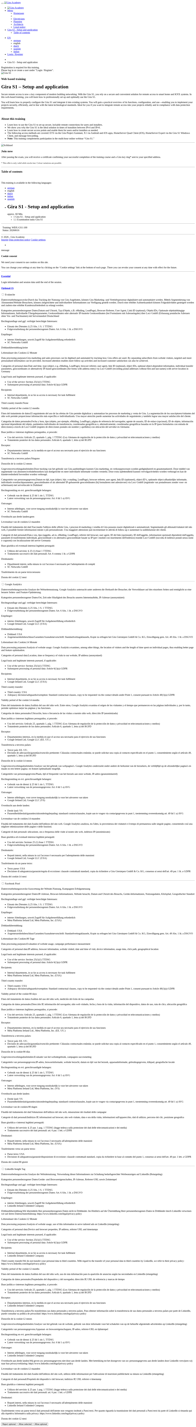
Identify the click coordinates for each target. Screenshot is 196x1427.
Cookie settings (38, 239)
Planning (17, 21)
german (17, 40)
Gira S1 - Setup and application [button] (22, 29)
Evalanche (10, 294)
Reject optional (9, 1424)
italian (16, 51)
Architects (18, 24)
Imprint (4, 239)
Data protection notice (19, 239)
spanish (17, 48)
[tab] (98, 276)
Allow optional (41, 1424)
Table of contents (21, 32)
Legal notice (19, 27)
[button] (5, 276)
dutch (16, 46)
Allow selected (25, 1424)
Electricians (19, 18)
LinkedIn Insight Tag (15, 1169)
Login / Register (15, 54)
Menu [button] (10, 10)
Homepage (18, 13)
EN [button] (9, 37)
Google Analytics (13, 584)
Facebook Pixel (12, 883)
